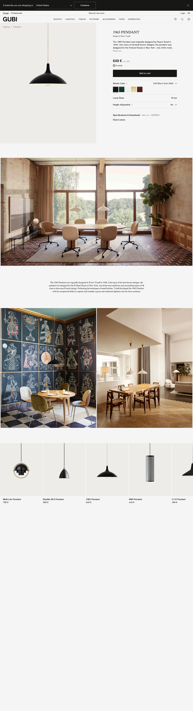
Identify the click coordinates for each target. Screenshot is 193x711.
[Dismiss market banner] (188, 5)
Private (6, 13)
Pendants (17, 27)
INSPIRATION (134, 19)
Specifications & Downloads (126, 115)
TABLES (82, 19)
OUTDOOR (94, 19)
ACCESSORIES (109, 19)
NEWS (121, 19)
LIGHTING (70, 19)
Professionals (16, 13)
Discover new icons (96, 13)
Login (182, 13)
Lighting (6, 27)
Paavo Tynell (125, 36)
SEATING (58, 19)
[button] (189, 19)
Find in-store (119, 120)
